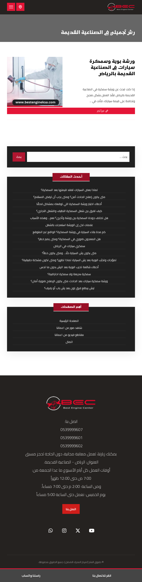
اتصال (69, 342)
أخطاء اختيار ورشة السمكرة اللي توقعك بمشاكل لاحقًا (69, 204)
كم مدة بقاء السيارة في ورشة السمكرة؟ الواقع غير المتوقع (69, 232)
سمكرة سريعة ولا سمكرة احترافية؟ (69, 274)
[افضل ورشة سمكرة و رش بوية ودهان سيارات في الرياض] (121, 7)
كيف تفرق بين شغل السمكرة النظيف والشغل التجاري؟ (69, 211)
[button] (11, 7)
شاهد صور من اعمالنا (69, 328)
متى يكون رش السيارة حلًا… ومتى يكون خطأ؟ (69, 253)
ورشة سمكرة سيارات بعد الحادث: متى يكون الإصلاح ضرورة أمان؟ (69, 281)
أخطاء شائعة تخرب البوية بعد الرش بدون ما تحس (69, 267)
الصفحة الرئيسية (69, 320)
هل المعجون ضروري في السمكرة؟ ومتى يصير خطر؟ (69, 239)
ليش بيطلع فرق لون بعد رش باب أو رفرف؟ (69, 288)
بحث (18, 157)
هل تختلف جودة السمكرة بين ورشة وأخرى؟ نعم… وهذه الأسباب (69, 218)
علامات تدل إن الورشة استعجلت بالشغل (69, 225)
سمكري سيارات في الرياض (69, 246)
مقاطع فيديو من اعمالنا (69, 335)
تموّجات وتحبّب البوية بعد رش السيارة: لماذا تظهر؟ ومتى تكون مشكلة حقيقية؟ (69, 260)
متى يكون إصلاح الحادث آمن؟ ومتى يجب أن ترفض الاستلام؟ (69, 197)
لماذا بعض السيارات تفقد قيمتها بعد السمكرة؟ (69, 190)
